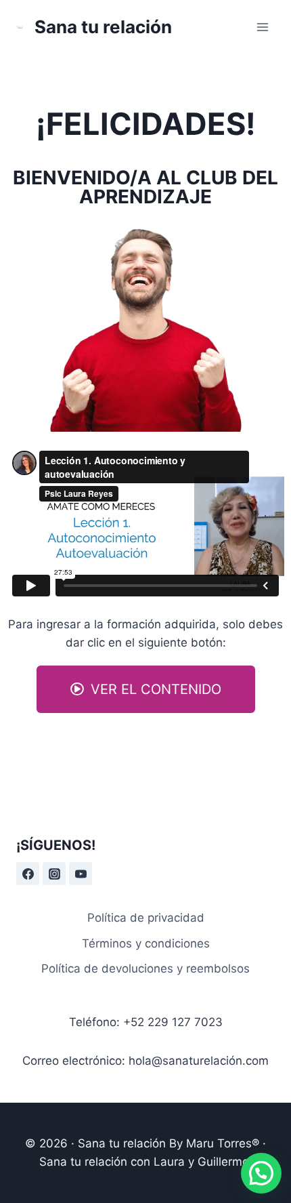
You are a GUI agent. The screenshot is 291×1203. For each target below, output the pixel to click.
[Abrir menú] (262, 26)
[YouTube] (80, 873)
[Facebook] (27, 873)
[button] (146, 689)
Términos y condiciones (146, 943)
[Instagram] (54, 873)
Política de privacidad (145, 917)
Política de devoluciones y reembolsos (145, 968)
